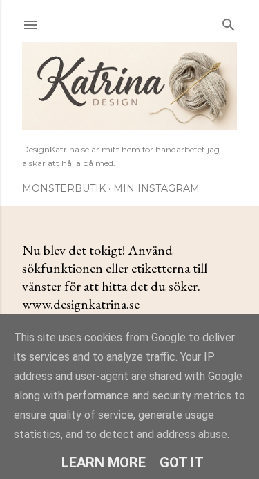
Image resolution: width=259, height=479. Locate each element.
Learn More (103, 462)
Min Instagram (156, 188)
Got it (182, 462)
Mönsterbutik (64, 188)
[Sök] (228, 21)
